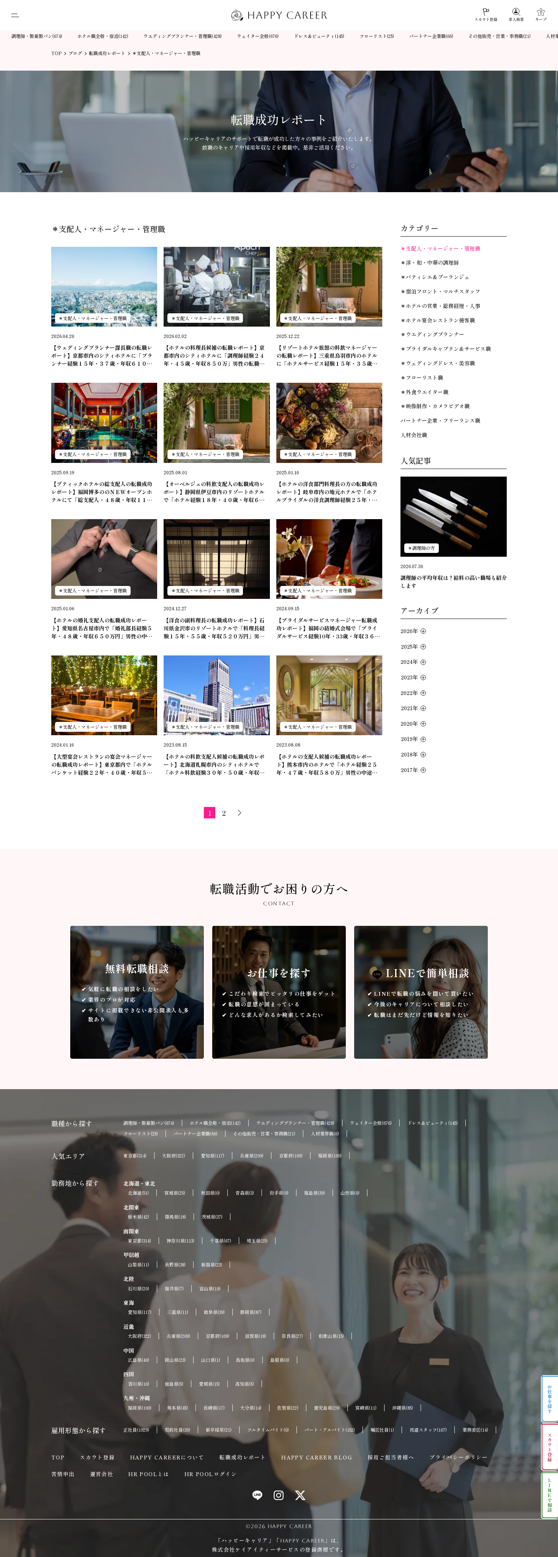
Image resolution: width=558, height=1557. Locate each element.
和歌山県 (331, 1336)
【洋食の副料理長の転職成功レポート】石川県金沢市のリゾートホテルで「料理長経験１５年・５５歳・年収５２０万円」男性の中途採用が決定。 (214, 628)
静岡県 (251, 1312)
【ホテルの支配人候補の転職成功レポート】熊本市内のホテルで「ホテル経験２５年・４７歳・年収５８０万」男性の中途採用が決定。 (326, 765)
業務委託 (475, 1429)
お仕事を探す (550, 1399)
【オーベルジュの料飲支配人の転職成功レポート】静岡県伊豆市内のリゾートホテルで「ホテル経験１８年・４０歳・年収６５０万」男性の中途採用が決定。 (214, 492)
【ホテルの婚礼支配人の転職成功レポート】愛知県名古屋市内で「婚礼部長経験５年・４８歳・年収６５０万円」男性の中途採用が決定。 (101, 628)
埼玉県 (257, 1240)
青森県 (244, 1192)
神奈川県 (180, 1240)
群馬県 (175, 1216)
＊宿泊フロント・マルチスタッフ (440, 291)
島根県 (279, 1359)
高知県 (244, 1383)
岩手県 (279, 1192)
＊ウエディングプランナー (432, 334)
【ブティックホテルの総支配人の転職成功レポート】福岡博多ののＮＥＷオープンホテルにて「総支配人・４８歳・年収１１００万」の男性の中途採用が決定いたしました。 (101, 492)
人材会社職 (413, 435)
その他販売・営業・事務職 (499, 36)
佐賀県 (287, 1407)
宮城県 (174, 1192)
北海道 (138, 1192)
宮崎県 (366, 1407)
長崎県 (214, 1407)
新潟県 (211, 1264)
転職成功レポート (242, 1457)
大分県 (251, 1407)
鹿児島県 (327, 1407)
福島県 (314, 1192)
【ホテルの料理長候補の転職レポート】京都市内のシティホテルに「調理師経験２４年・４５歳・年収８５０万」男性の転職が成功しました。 (214, 356)
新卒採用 (219, 1429)
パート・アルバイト (329, 1429)
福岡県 (330, 1155)
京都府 (291, 1155)
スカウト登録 (97, 1457)
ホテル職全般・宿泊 (102, 36)
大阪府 (173, 1155)
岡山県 (175, 1359)
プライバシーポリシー (458, 1457)
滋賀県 (255, 1336)
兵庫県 (251, 1155)
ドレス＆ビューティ (319, 36)
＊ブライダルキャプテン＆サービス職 (445, 348)
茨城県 (212, 1216)
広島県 (138, 1359)
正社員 (136, 1429)
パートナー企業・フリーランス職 (440, 420)
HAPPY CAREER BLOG (316, 1457)
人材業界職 (325, 1133)
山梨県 (138, 1264)
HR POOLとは (148, 1474)
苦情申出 (63, 1474)
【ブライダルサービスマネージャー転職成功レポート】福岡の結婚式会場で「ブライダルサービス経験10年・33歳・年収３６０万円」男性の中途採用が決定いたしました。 (328, 628)
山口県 (210, 1359)
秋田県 (210, 1192)
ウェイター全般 (258, 36)
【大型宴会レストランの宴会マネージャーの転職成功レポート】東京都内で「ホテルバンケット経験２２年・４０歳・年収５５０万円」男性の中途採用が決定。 (101, 765)
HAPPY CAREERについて (167, 1457)
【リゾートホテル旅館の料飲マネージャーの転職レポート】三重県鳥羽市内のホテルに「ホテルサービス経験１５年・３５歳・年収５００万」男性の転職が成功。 (326, 356)
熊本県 (177, 1407)
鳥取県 (245, 1359)
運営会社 (101, 1474)
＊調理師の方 (421, 548)
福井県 (174, 1288)
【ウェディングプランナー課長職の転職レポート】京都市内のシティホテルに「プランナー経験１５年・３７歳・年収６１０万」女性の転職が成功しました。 (101, 356)
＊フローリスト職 (421, 377)
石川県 (138, 1288)
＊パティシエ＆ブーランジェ (435, 277)
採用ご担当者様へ (390, 1457)
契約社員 (177, 1429)
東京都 (135, 1155)
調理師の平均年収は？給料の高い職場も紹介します (453, 581)
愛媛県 (209, 1383)
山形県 (349, 1192)
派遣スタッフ (428, 1429)
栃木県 (138, 1216)
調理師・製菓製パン (36, 36)
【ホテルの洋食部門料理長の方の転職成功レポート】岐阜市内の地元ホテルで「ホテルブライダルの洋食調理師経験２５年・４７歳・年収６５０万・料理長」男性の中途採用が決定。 (326, 492)
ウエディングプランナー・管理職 (182, 36)
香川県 (138, 1383)
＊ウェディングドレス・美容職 (437, 363)
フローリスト (376, 36)
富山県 (210, 1288)
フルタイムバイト (268, 1429)
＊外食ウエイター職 (424, 392)
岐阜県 (214, 1312)
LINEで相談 (550, 1495)
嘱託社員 (382, 1429)
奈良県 (292, 1336)
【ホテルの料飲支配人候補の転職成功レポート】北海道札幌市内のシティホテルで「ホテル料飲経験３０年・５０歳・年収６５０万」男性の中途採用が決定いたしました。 (214, 765)
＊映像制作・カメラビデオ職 (435, 406)
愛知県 (212, 1155)
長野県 (175, 1264)
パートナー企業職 (431, 36)
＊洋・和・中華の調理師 (429, 262)
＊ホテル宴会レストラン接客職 (437, 320)
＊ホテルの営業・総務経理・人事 (440, 306)
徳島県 (174, 1383)
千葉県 (220, 1240)
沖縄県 (402, 1407)
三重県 (177, 1312)
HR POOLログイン (210, 1474)
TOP (58, 1457)
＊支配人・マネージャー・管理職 (92, 318)
